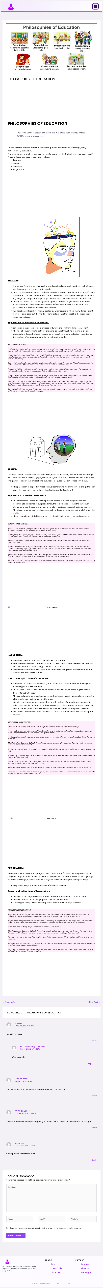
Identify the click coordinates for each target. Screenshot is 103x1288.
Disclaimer (56, 1272)
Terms (54, 1264)
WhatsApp (86, 1272)
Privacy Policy (57, 1268)
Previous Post (10, 1002)
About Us (85, 1268)
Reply (94, 1040)
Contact (85, 1264)
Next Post (94, 1002)
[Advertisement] (51, 100)
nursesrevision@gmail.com (32, 1047)
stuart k (18, 1024)
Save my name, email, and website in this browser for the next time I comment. (46, 1228)
